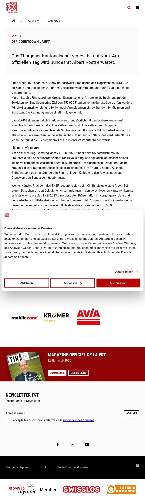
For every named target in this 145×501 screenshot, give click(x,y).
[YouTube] (86, 444)
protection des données (78, 420)
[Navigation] (137, 7)
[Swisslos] (84, 490)
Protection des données (73, 467)
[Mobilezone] (25, 318)
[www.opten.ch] (137, 465)
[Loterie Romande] (121, 490)
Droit (43, 467)
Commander (57, 372)
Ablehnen (26, 283)
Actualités (34, 21)
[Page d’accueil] (13, 7)
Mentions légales (17, 467)
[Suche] (129, 7)
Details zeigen (124, 271)
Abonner (131, 413)
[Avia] (88, 318)
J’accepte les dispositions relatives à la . (53, 420)
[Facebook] (57, 444)
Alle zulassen (118, 283)
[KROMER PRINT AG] (56, 318)
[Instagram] (71, 444)
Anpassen (70, 283)
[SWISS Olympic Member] (35, 490)
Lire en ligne (78, 372)
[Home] (13, 21)
